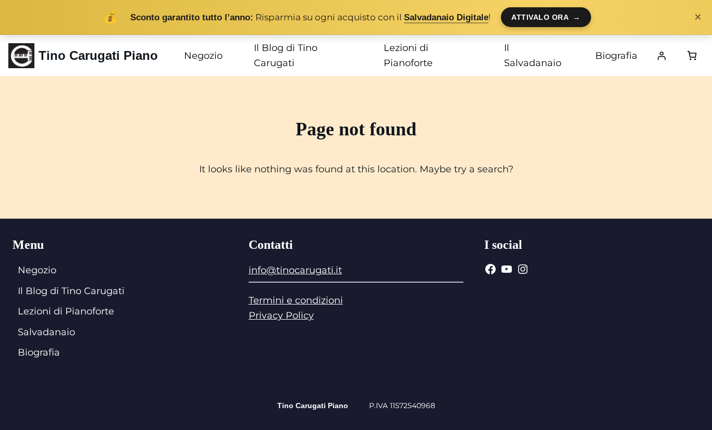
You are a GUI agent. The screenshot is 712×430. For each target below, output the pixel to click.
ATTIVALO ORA (546, 17)
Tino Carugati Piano (98, 55)
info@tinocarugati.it (295, 270)
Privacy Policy (281, 315)
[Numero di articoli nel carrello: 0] (692, 55)
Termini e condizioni (296, 300)
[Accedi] (661, 56)
